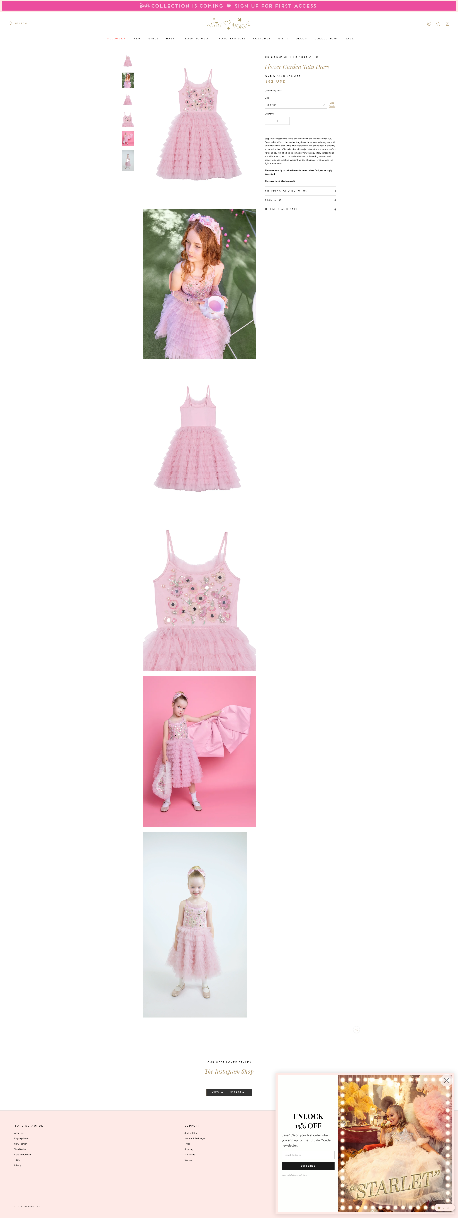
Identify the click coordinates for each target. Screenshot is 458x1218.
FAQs (187, 1144)
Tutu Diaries (20, 1149)
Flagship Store (21, 1138)
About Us (18, 1133)
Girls (153, 39)
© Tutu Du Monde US (27, 1207)
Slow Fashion (20, 1144)
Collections (326, 39)
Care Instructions (22, 1154)
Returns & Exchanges (194, 1138)
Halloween (115, 39)
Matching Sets (231, 39)
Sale (349, 39)
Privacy (17, 1165)
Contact (188, 1160)
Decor (301, 39)
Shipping (188, 1149)
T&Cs (17, 1160)
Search (20, 24)
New (137, 39)
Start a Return (191, 1133)
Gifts (283, 39)
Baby (170, 39)
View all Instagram (229, 1092)
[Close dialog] (446, 1080)
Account (429, 23)
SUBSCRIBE (308, 1166)
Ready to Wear (196, 39)
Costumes (262, 39)
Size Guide (332, 105)
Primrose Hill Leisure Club (291, 57)
